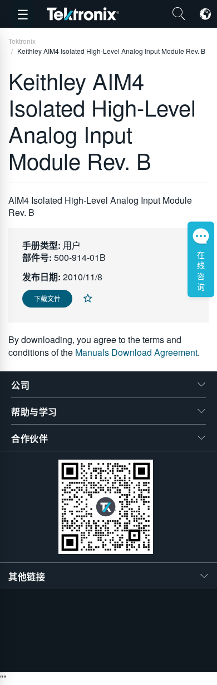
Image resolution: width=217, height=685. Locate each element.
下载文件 (47, 298)
